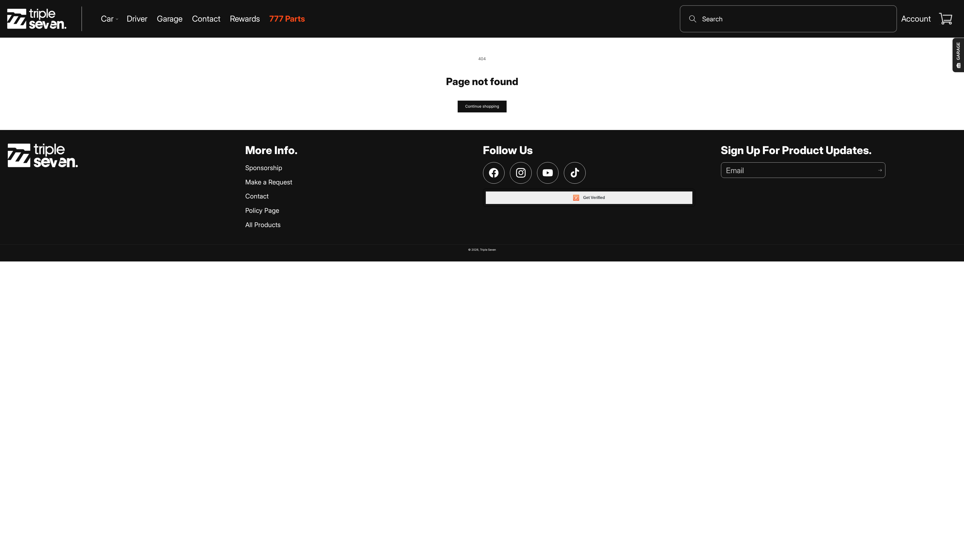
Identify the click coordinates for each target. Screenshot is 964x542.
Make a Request (268, 182)
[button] (109, 19)
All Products (263, 225)
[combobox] (788, 18)
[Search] (692, 18)
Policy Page (262, 210)
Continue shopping (482, 106)
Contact (257, 196)
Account (916, 19)
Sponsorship (263, 168)
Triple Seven (488, 249)
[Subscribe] (879, 170)
